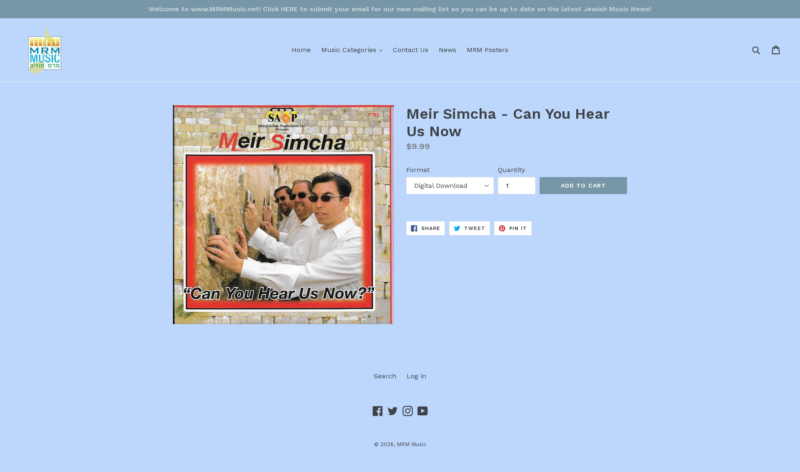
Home (301, 50)
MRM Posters (487, 50)
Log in (416, 376)
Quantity (511, 170)
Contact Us (410, 50)
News (447, 50)
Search (385, 376)
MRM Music (411, 444)
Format (418, 170)
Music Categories (354, 49)
